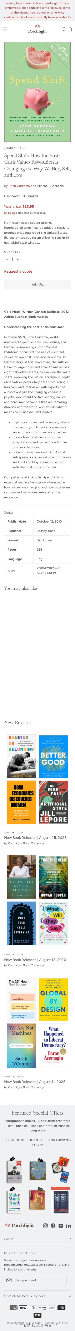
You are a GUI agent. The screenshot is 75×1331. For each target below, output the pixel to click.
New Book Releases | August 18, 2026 (35, 960)
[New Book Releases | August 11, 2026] (37, 1023)
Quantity (12, 251)
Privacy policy (25, 1324)
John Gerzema (19, 186)
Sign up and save (20, 1253)
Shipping (9, 212)
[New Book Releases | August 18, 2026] (37, 901)
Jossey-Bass (15, 148)
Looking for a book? (25, 1296)
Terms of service (48, 1324)
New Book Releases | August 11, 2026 (34, 1082)
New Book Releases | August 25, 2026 (35, 838)
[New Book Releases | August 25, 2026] (37, 779)
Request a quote (18, 271)
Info (8, 1238)
